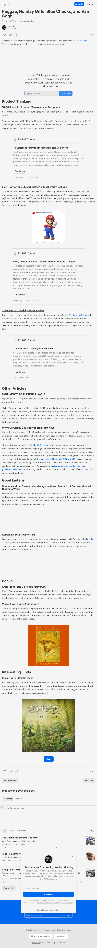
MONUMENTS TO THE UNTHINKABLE (23, 394)
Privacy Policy (68, 903)
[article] (48, 842)
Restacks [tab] (18, 799)
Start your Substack (42, 936)
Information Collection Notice (48, 903)
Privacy (46, 930)
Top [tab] (5, 830)
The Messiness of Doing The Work (20, 837)
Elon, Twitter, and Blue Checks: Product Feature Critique (34, 186)
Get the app (61, 936)
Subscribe (79, 4)
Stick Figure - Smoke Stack (17, 677)
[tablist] (13, 798)
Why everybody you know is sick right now (28, 427)
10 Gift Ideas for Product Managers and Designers (31, 107)
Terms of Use (61, 900)
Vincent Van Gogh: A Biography (20, 604)
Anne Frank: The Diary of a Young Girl (24, 586)
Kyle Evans (12, 26)
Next (87, 780)
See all (7, 888)
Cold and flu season (39, 445)
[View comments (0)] (10, 34)
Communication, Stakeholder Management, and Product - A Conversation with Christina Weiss (47, 488)
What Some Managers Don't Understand (19, 841)
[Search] (92, 830)
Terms (53, 930)
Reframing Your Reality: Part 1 (19, 534)
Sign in (90, 4)
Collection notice (64, 930)
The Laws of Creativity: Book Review (23, 310)
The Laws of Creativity (79, 315)
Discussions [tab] (21, 830)
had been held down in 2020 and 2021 (59, 459)
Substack (36, 942)
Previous (12, 780)
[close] (73, 856)
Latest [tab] (11, 830)
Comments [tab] (8, 799)
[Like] (4, 34)
